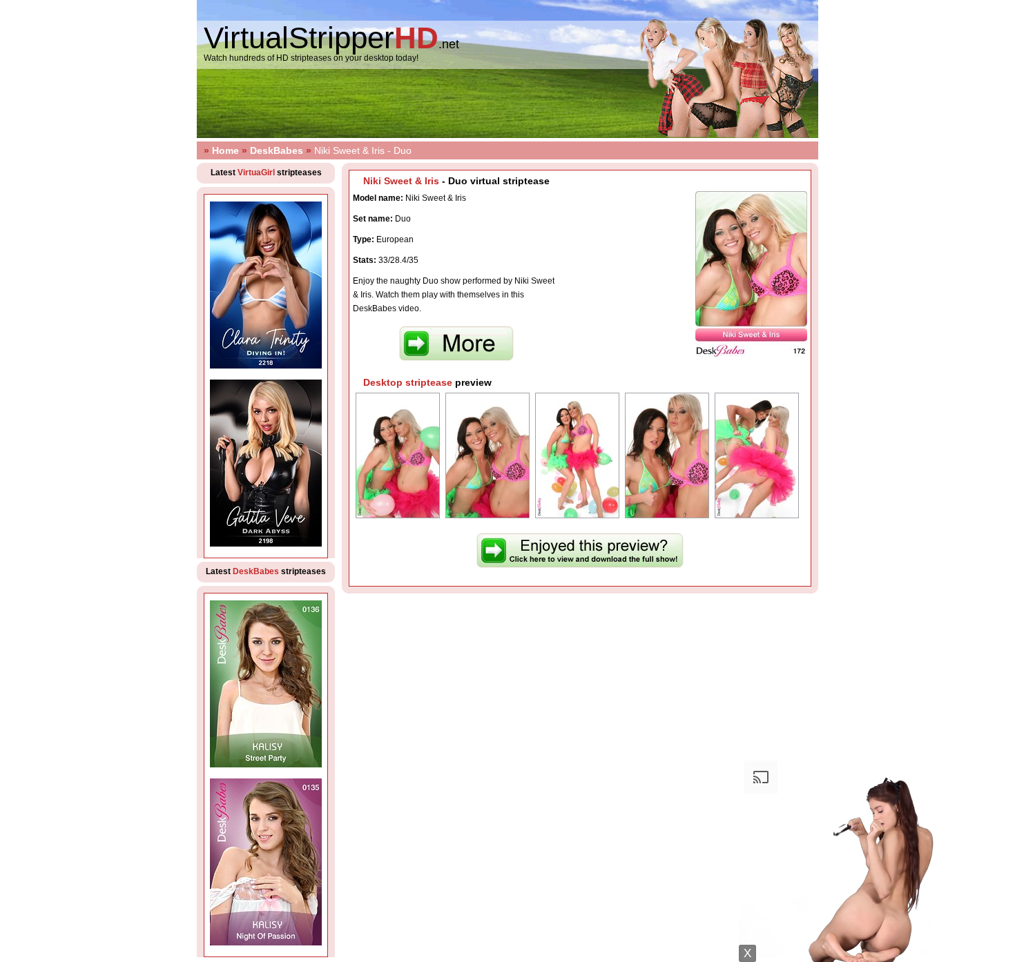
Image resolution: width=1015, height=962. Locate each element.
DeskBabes (276, 150)
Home (225, 150)
